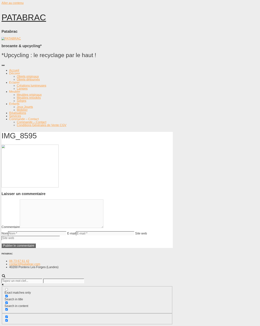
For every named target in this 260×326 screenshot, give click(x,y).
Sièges (21, 100)
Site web (141, 233)
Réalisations (17, 113)
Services (15, 116)
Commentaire (11, 227)
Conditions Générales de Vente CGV (41, 125)
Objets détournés (28, 79)
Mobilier (22, 110)
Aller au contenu (13, 3)
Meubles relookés (29, 97)
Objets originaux (28, 76)
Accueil (14, 70)
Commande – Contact (31, 122)
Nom (5, 233)
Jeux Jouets (25, 106)
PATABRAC (24, 17)
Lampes (22, 88)
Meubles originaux (29, 94)
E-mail (71, 233)
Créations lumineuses (31, 85)
